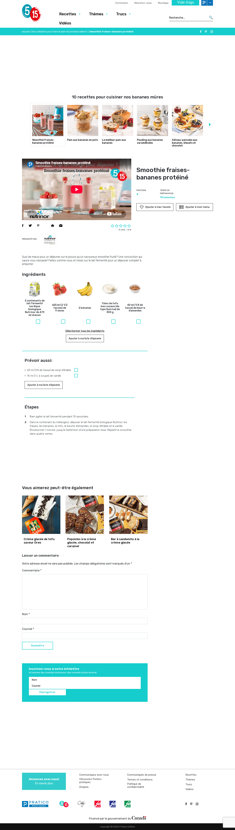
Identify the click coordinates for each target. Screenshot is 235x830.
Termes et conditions (140, 779)
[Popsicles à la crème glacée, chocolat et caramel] (85, 515)
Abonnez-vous (143, 2)
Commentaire (31, 570)
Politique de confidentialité (135, 785)
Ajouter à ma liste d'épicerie (85, 338)
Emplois (84, 787)
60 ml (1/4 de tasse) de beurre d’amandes (135, 308)
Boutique (163, 2)
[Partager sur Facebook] (22, 225)
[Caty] (82, 804)
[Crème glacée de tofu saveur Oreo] (41, 515)
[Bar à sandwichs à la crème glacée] (128, 515)
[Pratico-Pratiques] (36, 804)
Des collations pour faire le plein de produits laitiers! (59, 31)
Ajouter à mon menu (197, 207)
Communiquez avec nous (94, 774)
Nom (26, 614)
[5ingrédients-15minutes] (64, 804)
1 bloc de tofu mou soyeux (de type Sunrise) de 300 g (110, 307)
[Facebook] (200, 31)
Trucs (121, 14)
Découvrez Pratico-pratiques (90, 781)
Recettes (67, 14)
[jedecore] (112, 804)
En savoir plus (44, 781)
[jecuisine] (97, 804)
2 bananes (85, 308)
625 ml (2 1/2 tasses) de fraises (59, 308)
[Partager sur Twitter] (30, 225)
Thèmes (96, 14)
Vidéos (65, 23)
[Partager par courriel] (60, 225)
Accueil (26, 31)
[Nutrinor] (49, 239)
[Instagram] (211, 31)
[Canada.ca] (139, 818)
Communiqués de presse (141, 774)
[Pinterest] (206, 31)
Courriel (28, 629)
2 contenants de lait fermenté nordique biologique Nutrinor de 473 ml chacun (35, 308)
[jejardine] (127, 804)
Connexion (121, 2)
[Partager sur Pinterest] (38, 225)
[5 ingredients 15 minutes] (37, 13)
